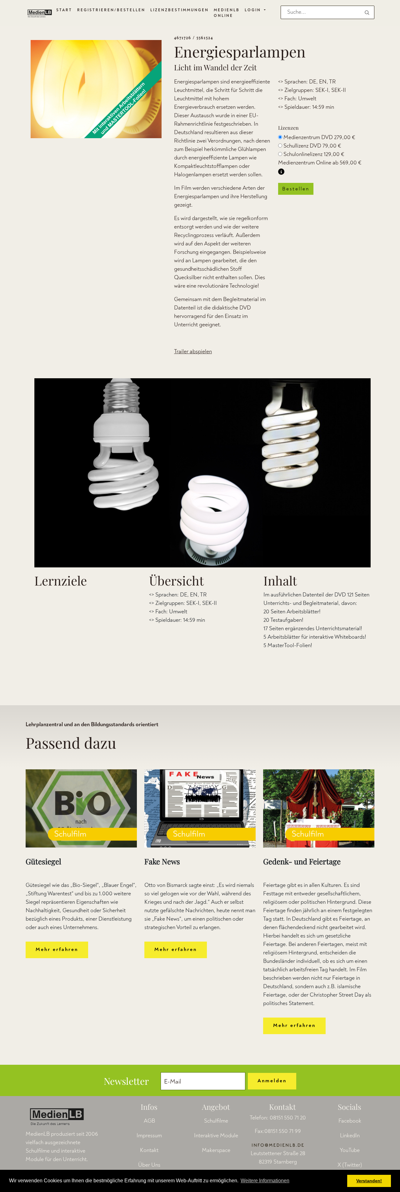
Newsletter (126, 1081)
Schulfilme (216, 1120)
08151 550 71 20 (288, 1117)
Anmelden (272, 1081)
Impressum (149, 1135)
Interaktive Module (216, 1135)
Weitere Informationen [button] (265, 1180)
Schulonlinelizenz (313, 154)
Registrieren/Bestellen (111, 10)
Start (64, 10)
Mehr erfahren (57, 949)
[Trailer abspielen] (202, 473)
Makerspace (216, 1150)
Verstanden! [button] (369, 1180)
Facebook (349, 1120)
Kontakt (149, 1150)
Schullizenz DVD (312, 145)
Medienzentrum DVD (319, 137)
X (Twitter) (350, 1165)
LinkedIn (350, 1135)
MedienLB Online (227, 13)
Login (254, 10)
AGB (149, 1120)
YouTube (350, 1150)
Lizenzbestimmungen (179, 10)
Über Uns (149, 1165)
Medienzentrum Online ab (320, 162)
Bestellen (295, 189)
